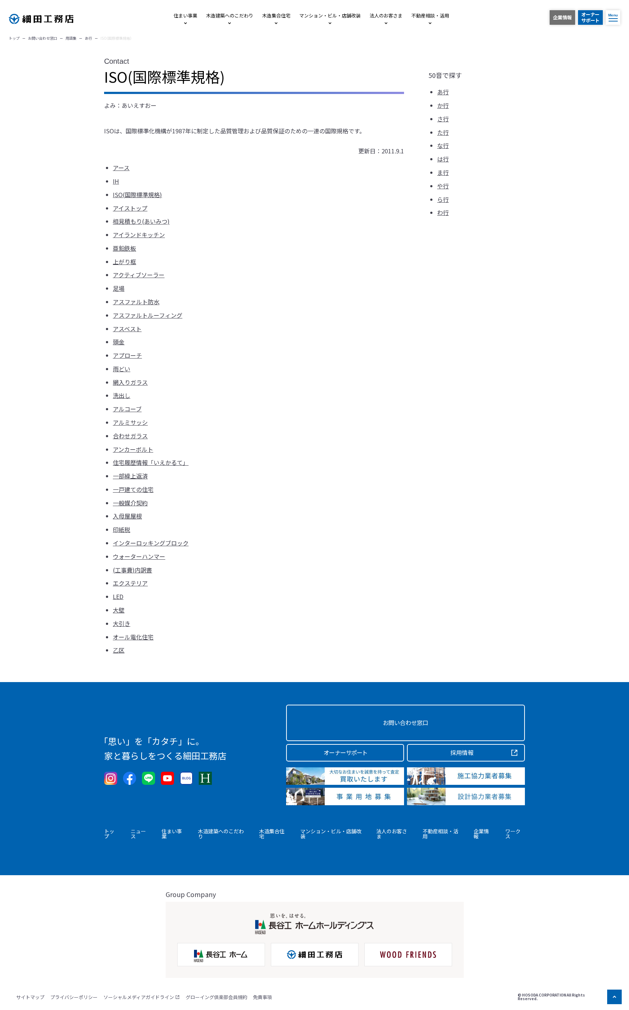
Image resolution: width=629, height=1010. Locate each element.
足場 (118, 288)
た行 (443, 132)
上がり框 (124, 261)
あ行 (443, 91)
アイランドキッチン (139, 234)
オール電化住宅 (133, 637)
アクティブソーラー (139, 274)
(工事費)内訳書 (132, 569)
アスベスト (127, 328)
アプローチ (127, 355)
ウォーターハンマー (139, 556)
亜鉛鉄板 (124, 248)
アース (121, 167)
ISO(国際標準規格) (137, 194)
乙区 (118, 650)
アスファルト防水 (136, 301)
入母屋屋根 (127, 516)
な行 (443, 145)
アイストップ (130, 208)
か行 (443, 105)
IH (116, 181)
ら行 (443, 199)
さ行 (443, 118)
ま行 (443, 172)
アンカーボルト (133, 449)
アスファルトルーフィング (147, 315)
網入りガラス (130, 382)
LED (118, 596)
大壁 (118, 610)
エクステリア (130, 583)
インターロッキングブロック (151, 543)
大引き (121, 623)
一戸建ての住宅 (133, 489)
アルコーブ (127, 408)
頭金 (118, 341)
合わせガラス (130, 435)
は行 (443, 158)
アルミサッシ (130, 422)
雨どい (121, 368)
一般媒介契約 (130, 502)
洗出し (121, 395)
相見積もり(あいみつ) (141, 221)
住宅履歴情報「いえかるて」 (151, 462)
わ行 (443, 212)
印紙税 (121, 529)
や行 (443, 185)
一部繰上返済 (130, 475)
